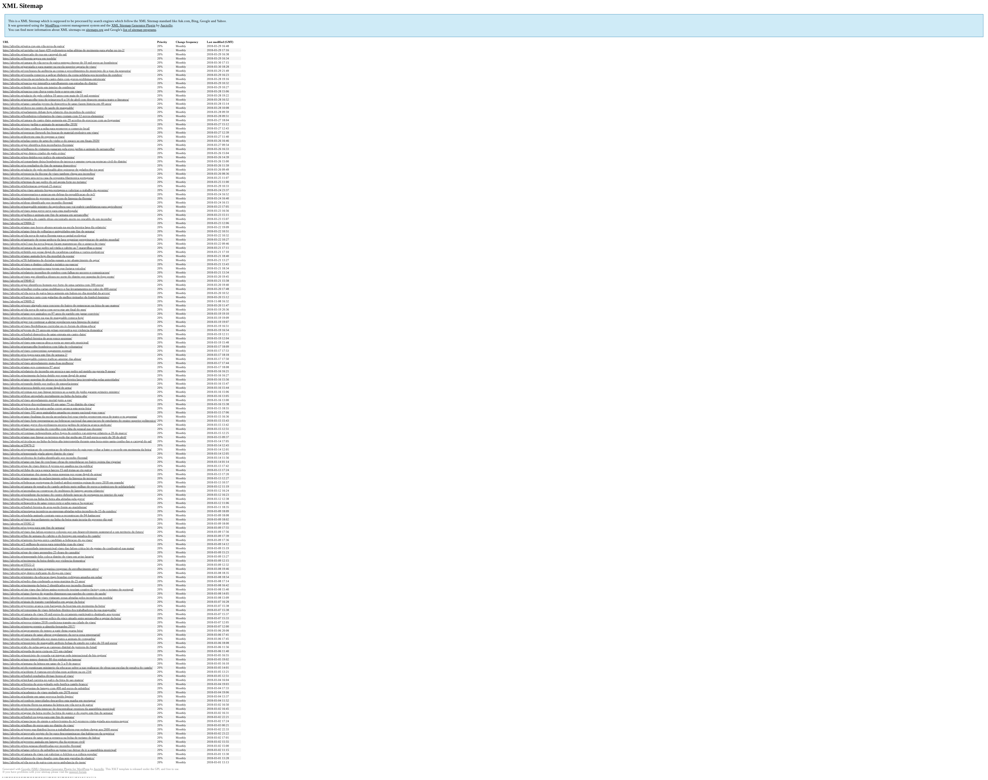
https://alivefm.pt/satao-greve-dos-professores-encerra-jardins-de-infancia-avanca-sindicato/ (57, 424)
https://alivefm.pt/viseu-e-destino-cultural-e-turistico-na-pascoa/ (40, 264)
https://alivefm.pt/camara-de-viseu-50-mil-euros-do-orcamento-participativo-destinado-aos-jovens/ (61, 614)
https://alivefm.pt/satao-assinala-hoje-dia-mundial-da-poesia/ (38, 256)
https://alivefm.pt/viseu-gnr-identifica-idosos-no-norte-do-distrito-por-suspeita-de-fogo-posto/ (58, 276)
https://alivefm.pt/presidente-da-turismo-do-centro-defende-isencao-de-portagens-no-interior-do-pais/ (63, 494)
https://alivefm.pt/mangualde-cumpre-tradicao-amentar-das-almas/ (42, 358)
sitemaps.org (94, 30)
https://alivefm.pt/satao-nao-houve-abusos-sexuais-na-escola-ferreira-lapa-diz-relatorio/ (54, 227)
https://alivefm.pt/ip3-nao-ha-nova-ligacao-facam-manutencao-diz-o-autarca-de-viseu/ (54, 243)
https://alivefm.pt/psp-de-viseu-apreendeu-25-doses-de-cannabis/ (41, 552)
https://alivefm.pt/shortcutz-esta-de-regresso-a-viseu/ (34, 136)
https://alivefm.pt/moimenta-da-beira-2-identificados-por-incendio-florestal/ (48, 585)
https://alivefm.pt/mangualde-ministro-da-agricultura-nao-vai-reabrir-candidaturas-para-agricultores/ (62, 206)
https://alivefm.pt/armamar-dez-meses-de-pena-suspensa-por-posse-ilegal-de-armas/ (52, 474)
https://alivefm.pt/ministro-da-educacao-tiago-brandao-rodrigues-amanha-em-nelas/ (52, 577)
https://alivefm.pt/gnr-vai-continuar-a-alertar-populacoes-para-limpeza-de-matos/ (51, 321)
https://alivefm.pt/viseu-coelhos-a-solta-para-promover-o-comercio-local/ (46, 128)
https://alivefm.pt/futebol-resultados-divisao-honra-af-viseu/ (38, 675)
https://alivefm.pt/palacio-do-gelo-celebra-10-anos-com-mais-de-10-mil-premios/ (51, 95)
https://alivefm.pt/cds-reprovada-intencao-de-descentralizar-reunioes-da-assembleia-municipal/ (59, 708)
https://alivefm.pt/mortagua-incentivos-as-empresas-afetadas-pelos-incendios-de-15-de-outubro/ (60, 511)
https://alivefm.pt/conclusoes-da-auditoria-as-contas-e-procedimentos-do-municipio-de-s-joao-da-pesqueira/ (67, 70)
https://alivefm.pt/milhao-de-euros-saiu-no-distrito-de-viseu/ (38, 725)
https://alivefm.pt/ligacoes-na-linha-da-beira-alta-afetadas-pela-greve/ (44, 498)
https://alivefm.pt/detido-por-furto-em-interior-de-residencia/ (39, 87)
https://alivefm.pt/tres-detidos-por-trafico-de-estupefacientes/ (39, 157)
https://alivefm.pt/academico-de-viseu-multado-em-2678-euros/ (40, 692)
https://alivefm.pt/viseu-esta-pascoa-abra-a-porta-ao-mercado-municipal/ (46, 342)
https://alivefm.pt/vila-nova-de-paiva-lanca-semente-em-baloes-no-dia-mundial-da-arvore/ (56, 293)
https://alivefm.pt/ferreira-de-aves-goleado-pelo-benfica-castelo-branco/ (45, 684)
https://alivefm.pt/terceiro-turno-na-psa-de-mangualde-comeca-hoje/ (43, 317)
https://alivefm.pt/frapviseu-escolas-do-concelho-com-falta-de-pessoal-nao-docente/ (52, 428)
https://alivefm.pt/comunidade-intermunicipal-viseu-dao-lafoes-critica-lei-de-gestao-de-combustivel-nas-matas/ (68, 548)
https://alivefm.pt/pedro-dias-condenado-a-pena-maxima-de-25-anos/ (44, 581)
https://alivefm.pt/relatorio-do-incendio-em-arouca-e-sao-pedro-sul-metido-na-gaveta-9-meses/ (59, 371)
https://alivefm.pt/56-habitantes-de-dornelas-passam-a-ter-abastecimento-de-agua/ (51, 260)
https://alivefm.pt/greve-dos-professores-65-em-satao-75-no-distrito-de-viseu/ (49, 404)
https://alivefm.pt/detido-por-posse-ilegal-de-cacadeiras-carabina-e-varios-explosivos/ (53, 251)
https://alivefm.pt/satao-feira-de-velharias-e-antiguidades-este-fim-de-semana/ (49, 231)
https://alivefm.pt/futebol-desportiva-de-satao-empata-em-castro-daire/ (44, 334)
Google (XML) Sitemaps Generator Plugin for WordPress (55, 769)
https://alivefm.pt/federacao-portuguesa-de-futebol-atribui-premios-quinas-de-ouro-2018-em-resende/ (63, 482)
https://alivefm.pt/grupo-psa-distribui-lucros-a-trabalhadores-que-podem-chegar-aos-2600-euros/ (60, 729)
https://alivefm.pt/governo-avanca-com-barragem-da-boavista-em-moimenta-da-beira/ (54, 605)
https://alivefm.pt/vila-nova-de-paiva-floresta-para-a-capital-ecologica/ (44, 235)
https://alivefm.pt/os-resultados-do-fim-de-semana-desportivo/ (39, 165)
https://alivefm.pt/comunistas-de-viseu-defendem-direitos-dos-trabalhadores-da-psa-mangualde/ (59, 609)
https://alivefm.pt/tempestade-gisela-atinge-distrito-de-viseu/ (38, 453)
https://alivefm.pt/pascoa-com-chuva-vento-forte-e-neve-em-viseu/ (42, 91)
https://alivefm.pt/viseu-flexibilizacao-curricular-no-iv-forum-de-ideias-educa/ (49, 325)
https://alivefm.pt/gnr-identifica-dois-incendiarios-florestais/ (38, 144)
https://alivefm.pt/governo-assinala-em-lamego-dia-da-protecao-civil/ (44, 741)
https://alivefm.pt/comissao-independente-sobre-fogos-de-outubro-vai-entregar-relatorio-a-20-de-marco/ (65, 433)
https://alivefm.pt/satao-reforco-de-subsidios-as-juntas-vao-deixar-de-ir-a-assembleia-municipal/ (60, 749)
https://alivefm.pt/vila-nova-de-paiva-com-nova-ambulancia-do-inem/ (44, 762)
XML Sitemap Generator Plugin (133, 25)
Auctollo (166, 25)
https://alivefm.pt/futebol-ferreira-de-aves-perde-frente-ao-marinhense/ (45, 507)
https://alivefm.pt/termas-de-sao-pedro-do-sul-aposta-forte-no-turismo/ (45, 181)
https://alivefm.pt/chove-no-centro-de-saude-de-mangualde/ (38, 107)
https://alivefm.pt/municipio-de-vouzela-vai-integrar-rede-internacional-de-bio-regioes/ (55, 655)
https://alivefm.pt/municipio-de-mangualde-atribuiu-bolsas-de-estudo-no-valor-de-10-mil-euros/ (60, 642)
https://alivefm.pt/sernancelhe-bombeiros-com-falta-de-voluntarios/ (43, 346)
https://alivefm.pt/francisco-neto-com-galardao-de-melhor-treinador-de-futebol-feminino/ (56, 297)
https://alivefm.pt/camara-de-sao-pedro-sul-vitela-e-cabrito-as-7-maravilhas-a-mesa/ (52, 247)
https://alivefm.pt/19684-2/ (19, 223)
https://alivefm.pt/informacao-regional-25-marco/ (32, 186)
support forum (77, 771)
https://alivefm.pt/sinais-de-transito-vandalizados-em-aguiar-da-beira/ (44, 601)
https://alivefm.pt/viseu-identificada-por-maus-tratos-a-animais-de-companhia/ (49, 638)
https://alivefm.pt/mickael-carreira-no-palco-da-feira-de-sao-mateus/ (43, 679)
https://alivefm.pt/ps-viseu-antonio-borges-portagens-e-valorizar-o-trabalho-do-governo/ (55, 190)
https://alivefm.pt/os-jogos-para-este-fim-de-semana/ (34, 527)
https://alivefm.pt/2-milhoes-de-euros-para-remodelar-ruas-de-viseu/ (43, 544)
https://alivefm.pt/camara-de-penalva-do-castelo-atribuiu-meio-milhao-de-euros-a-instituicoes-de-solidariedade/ (69, 486)
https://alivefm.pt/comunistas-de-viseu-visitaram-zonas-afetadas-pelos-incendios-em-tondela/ (58, 597)
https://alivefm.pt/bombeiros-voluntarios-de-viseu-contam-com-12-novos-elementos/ (53, 116)
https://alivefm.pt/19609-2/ (19, 301)
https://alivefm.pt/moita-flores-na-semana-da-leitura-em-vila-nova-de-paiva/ (48, 704)
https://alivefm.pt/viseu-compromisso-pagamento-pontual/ (37, 350)
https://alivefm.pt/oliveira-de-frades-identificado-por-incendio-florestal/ (45, 457)
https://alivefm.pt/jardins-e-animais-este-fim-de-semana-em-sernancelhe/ (46, 214)
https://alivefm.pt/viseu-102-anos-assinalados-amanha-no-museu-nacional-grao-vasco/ (54, 412)
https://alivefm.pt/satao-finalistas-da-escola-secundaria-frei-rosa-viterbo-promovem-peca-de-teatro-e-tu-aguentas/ (70, 416)
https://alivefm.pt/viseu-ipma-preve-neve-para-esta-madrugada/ (40, 210)
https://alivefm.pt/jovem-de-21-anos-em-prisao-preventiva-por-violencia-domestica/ (53, 330)
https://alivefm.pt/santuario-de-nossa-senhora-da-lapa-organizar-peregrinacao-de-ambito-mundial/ (61, 239)
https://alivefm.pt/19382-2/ (19, 523)
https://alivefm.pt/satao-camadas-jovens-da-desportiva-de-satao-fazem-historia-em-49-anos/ (57, 103)
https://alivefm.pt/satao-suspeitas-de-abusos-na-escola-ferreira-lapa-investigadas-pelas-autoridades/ (61, 379)
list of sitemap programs (139, 30)
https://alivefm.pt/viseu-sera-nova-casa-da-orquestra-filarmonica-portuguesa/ (48, 177)
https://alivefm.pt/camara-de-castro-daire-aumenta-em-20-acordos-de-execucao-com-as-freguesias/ (61, 120)
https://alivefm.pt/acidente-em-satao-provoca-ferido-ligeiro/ (38, 696)
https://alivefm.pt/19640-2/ (19, 280)
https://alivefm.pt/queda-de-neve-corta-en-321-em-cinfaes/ (38, 651)
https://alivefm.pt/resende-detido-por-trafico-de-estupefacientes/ (40, 383)
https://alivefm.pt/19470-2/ (19, 445)
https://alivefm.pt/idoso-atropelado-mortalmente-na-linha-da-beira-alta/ (45, 395)
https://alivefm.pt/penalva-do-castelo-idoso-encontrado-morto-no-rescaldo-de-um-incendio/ (57, 218)
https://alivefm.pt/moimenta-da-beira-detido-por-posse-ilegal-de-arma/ (44, 375)
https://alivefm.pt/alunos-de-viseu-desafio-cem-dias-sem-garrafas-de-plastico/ (48, 758)
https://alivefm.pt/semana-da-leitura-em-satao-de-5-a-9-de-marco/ (42, 663)
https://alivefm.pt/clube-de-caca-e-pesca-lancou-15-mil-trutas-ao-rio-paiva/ (47, 470)
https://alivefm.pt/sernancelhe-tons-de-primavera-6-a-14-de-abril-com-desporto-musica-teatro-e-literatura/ (66, 99)
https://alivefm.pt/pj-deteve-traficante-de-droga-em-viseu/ (37, 572)
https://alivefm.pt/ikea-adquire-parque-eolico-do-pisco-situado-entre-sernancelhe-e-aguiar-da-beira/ (62, 618)
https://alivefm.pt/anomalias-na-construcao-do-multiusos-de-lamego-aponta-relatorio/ (53, 490)
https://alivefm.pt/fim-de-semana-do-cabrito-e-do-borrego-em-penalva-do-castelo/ (52, 535)
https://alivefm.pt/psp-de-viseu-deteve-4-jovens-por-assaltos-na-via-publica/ (48, 465)
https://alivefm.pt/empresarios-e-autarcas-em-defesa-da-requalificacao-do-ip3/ (49, 194)
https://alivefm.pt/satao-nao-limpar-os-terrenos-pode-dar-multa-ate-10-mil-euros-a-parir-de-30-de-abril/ (64, 437)
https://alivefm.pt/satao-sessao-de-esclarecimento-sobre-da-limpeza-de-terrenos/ (50, 478)
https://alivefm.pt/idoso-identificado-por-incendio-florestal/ (38, 202)
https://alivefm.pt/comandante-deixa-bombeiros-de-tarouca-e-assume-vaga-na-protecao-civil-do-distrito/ (65, 161)
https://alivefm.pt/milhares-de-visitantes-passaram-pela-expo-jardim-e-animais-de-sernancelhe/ (59, 148)
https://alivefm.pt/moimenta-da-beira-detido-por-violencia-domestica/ (44, 560)
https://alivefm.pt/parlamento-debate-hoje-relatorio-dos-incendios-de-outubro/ (49, 111)
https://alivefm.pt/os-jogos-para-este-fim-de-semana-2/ (35, 354)
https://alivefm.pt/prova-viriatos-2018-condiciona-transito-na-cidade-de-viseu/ (49, 622)
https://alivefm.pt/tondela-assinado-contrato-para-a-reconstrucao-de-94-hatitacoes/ (51, 515)
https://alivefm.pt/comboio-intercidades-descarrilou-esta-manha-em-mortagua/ (49, 700)
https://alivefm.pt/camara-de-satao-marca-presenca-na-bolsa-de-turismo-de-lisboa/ (51, 737)
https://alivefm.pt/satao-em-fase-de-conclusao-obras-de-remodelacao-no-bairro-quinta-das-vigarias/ (62, 461)
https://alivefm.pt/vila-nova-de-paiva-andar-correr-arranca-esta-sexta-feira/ (47, 408)
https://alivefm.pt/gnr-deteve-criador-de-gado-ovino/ (34, 153)
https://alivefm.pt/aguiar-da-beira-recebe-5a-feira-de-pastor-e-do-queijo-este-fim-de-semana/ (58, 712)
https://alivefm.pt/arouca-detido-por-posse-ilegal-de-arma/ (37, 387)
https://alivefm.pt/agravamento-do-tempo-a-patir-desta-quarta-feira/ (43, 630)
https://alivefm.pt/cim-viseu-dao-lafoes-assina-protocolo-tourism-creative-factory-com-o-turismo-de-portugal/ (68, 589)
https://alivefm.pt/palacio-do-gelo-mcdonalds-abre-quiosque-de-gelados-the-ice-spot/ (53, 169)
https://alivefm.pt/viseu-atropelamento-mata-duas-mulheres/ (38, 363)
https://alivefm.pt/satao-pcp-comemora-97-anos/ (31, 367)
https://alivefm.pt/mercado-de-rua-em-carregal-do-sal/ (35, 54)
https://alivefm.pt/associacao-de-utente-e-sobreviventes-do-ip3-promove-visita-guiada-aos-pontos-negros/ (65, 721)
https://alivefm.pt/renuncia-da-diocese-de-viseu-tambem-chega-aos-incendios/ (49, 173)
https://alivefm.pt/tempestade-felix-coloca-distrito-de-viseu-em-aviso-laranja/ (48, 556)
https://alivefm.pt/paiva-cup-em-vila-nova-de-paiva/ (34, 46)
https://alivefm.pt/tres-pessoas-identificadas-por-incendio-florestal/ (42, 745)
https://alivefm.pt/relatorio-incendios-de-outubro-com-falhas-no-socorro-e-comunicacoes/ (56, 272)
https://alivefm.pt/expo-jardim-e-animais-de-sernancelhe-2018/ (40, 124)
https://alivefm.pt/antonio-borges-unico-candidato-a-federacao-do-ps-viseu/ (48, 540)
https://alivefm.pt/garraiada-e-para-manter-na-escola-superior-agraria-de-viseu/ (49, 66)
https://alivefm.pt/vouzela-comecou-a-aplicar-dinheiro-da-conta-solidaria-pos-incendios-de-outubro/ (62, 74)
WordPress (52, 25)
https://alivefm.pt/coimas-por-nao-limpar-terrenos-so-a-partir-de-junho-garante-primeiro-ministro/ (61, 391)
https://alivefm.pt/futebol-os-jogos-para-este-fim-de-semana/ (38, 717)
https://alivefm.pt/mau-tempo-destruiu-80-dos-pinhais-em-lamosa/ (42, 659)
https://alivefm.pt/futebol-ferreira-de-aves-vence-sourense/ (37, 338)
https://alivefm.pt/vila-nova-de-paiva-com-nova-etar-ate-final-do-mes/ (44, 309)
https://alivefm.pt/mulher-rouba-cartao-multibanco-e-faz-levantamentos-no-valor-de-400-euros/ (60, 288)
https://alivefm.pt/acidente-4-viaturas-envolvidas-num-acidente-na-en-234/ (47, 671)
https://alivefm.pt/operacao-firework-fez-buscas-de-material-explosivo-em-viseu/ (51, 132)
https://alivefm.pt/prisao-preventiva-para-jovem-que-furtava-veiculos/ (44, 268)
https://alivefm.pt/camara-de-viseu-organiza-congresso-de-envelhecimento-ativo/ (51, 568)
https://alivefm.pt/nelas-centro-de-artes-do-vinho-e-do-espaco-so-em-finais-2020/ (51, 140)
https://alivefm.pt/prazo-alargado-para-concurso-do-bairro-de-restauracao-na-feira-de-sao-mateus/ (61, 305)
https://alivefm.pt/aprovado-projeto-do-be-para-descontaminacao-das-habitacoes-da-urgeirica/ (58, 733)
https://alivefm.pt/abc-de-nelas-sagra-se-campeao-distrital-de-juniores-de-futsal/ (50, 647)
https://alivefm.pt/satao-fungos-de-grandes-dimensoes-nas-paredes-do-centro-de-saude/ (54, 593)
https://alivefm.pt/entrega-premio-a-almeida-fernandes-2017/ (39, 626)
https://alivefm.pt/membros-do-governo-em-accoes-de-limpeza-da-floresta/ (47, 198)
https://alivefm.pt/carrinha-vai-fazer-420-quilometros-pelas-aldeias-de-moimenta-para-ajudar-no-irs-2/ (64, 50)
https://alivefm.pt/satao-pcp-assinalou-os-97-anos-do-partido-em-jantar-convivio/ (51, 313)
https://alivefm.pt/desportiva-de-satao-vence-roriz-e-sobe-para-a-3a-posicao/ (48, 502)
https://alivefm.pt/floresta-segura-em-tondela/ (29, 58)
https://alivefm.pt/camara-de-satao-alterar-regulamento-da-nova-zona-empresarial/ (51, 634)
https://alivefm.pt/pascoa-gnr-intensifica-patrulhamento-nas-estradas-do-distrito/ (50, 83)
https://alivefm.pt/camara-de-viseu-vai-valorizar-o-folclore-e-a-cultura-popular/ (50, 754)
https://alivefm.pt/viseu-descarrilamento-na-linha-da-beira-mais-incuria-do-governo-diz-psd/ (58, 519)
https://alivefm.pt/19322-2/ (19, 564)
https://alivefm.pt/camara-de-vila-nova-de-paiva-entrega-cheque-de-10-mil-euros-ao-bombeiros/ (60, 62)
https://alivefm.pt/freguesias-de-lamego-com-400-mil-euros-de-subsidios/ (46, 688)
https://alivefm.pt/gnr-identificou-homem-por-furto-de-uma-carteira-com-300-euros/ (53, 284)
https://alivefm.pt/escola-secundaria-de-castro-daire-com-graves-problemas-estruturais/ (54, 79)
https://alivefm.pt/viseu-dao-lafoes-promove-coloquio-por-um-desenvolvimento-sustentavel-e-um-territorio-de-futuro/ (73, 531)
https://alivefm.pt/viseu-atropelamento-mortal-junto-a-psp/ (37, 400)
